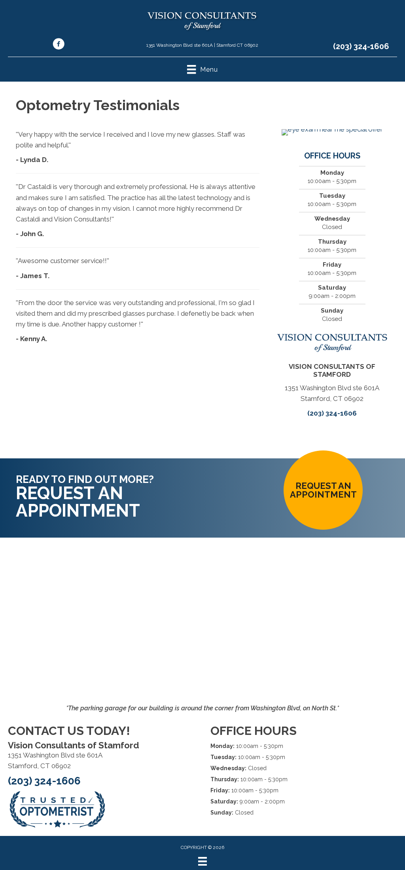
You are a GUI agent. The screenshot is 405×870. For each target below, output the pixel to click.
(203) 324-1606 (361, 46)
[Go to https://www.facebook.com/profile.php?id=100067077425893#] (58, 45)
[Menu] (202, 861)
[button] (323, 490)
